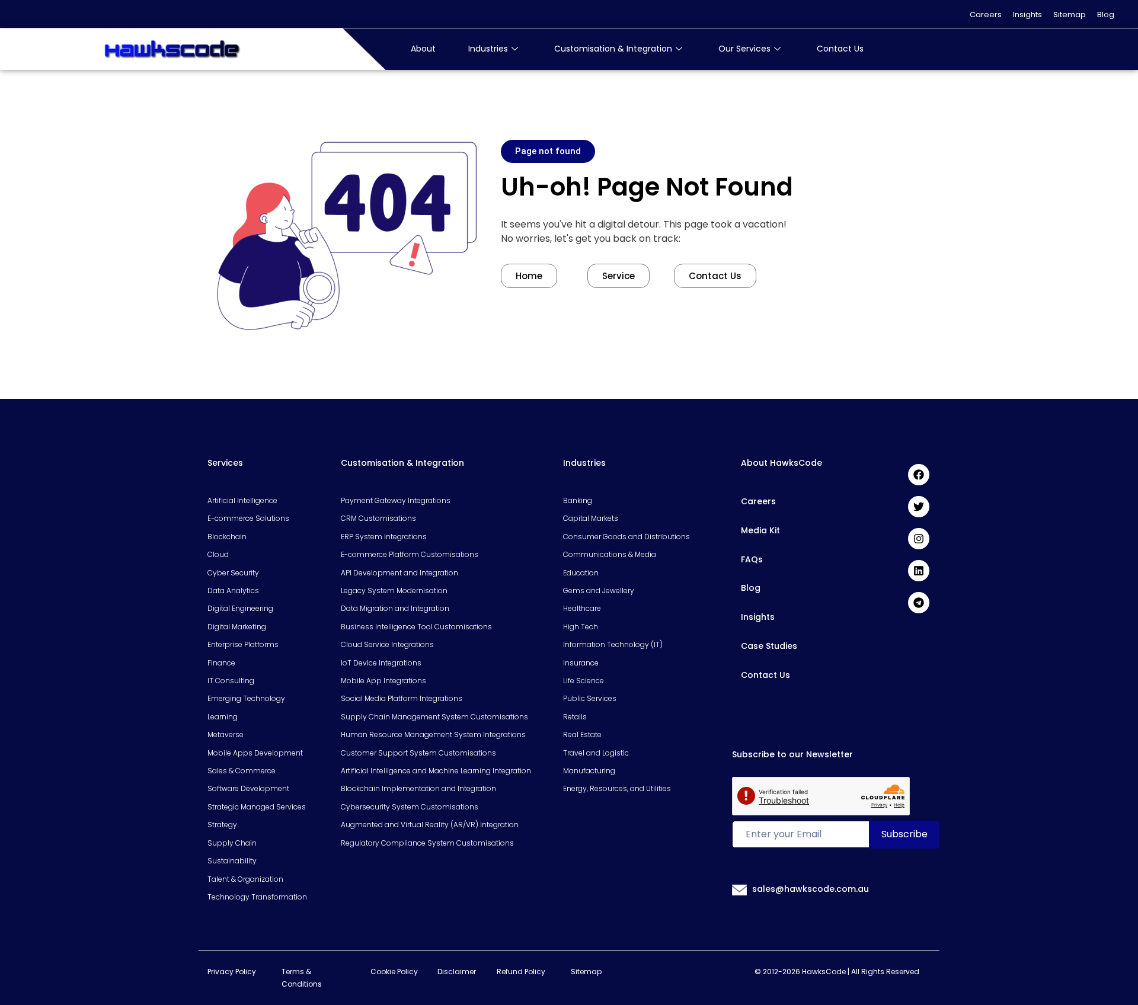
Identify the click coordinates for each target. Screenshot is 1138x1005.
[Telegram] (918, 602)
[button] (548, 151)
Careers (986, 14)
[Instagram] (918, 538)
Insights (1027, 14)
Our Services (744, 49)
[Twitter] (918, 506)
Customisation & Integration (613, 49)
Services (225, 463)
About (423, 49)
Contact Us (840, 49)
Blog (1105, 14)
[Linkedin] (918, 570)
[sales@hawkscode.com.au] (739, 889)
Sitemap (1069, 14)
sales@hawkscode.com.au (810, 889)
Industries (488, 49)
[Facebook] (918, 474)
